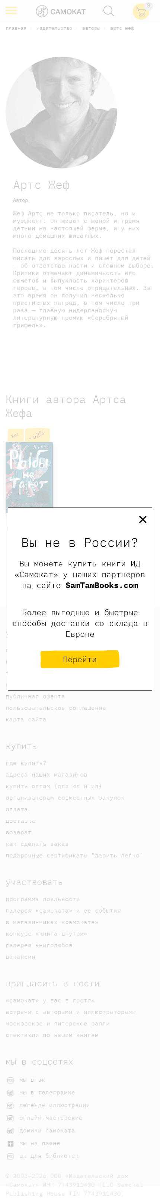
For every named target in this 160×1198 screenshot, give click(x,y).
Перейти (80, 659)
